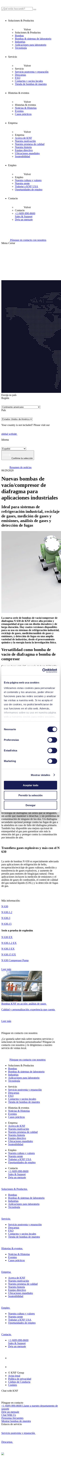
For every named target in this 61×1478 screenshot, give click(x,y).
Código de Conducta (19, 1381)
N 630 (4, 906)
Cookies (12, 1384)
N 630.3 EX (8, 948)
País (3, 410)
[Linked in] (12, 1357)
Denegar (31, 805)
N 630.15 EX (8, 954)
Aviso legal (14, 1375)
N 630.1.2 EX (9, 942)
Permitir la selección (30, 795)
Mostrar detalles (40, 774)
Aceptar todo (30, 785)
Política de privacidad (19, 1378)
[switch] (52, 740)
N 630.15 (6, 923)
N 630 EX (7, 937)
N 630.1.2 (6, 912)
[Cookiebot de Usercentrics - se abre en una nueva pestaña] (43, 670)
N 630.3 (5, 918)
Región (5, 398)
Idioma (5, 439)
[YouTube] (12, 1366)
